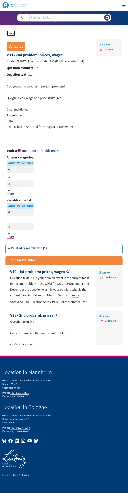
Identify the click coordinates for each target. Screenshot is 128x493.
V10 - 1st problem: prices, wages (37, 272)
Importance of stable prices (40, 151)
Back (11, 33)
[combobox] (64, 18)
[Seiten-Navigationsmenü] (124, 6)
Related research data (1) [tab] (29, 248)
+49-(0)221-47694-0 (20, 427)
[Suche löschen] (101, 17)
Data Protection (21, 475)
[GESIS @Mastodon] (35, 440)
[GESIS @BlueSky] (5, 440)
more (10, 194)
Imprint (6, 475)
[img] (19, 150)
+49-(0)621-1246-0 (19, 393)
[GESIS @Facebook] (11, 440)
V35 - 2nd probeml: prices (31, 315)
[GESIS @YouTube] (30, 440)
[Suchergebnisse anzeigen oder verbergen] (107, 17)
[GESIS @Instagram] (23, 440)
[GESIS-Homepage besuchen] (14, 5)
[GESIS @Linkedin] (17, 440)
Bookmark (110, 49)
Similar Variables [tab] (23, 260)
